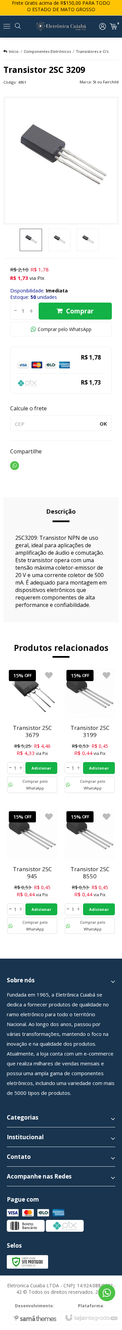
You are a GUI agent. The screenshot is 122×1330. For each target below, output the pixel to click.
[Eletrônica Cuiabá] (61, 26)
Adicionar (41, 768)
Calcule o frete (28, 408)
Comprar (80, 311)
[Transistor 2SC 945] (32, 872)
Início (14, 51)
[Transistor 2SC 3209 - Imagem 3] (88, 240)
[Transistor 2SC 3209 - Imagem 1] (31, 240)
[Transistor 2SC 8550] (90, 872)
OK (103, 423)
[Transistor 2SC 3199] (90, 731)
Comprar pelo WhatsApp (65, 329)
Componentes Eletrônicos (47, 51)
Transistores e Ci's (92, 51)
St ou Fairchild (106, 81)
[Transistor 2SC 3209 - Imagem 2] (59, 240)
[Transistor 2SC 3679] (32, 731)
